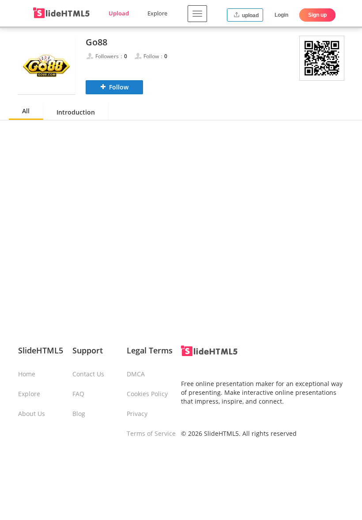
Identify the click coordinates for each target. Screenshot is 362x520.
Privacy (137, 413)
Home (26, 374)
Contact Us (88, 374)
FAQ (78, 394)
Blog (78, 413)
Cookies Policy (147, 394)
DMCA (136, 374)
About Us (31, 413)
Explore (157, 13)
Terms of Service (151, 433)
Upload (119, 13)
